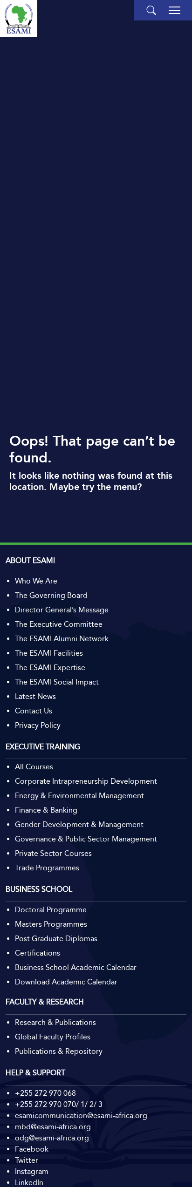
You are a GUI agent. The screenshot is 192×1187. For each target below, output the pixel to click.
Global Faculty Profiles (52, 1036)
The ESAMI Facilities (49, 653)
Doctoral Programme (51, 909)
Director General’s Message (62, 609)
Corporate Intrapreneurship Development (86, 781)
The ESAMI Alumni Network (62, 638)
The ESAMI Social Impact (57, 682)
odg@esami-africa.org (52, 1137)
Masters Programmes (51, 924)
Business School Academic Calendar (76, 967)
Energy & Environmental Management (79, 795)
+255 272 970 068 (45, 1093)
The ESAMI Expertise (50, 667)
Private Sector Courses (53, 853)
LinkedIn (29, 1182)
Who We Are (36, 581)
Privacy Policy (38, 725)
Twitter (26, 1160)
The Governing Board (51, 595)
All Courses (34, 766)
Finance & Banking (46, 810)
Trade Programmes (47, 867)
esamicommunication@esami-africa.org (81, 1115)
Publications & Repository (59, 1051)
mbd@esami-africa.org (53, 1126)
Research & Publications (55, 1022)
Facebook (31, 1149)
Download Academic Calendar (66, 981)
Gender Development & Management (79, 824)
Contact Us (33, 710)
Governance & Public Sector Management (86, 838)
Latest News (35, 696)
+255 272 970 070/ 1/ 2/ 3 (59, 1104)
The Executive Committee (59, 624)
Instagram (31, 1171)
